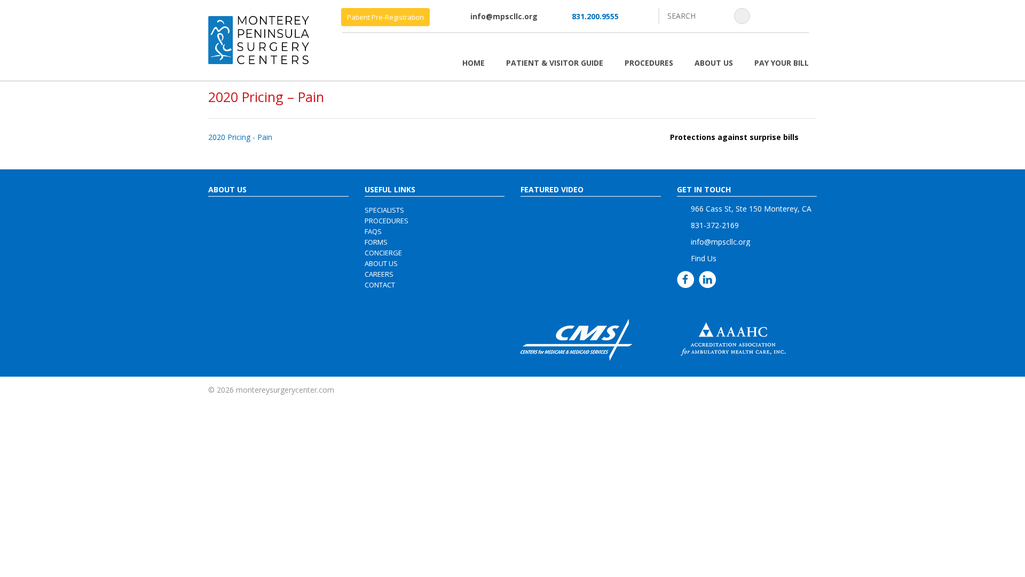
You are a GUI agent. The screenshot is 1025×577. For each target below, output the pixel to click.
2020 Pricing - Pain (240, 137)
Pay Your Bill (781, 63)
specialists (384, 210)
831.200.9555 (595, 16)
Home (473, 63)
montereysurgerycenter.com (285, 390)
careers (379, 274)
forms (376, 242)
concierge (383, 253)
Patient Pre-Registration (385, 17)
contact (380, 285)
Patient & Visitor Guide (554, 63)
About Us (714, 63)
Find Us (703, 258)
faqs (373, 231)
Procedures (649, 63)
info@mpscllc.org (504, 16)
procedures (386, 220)
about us (381, 263)
